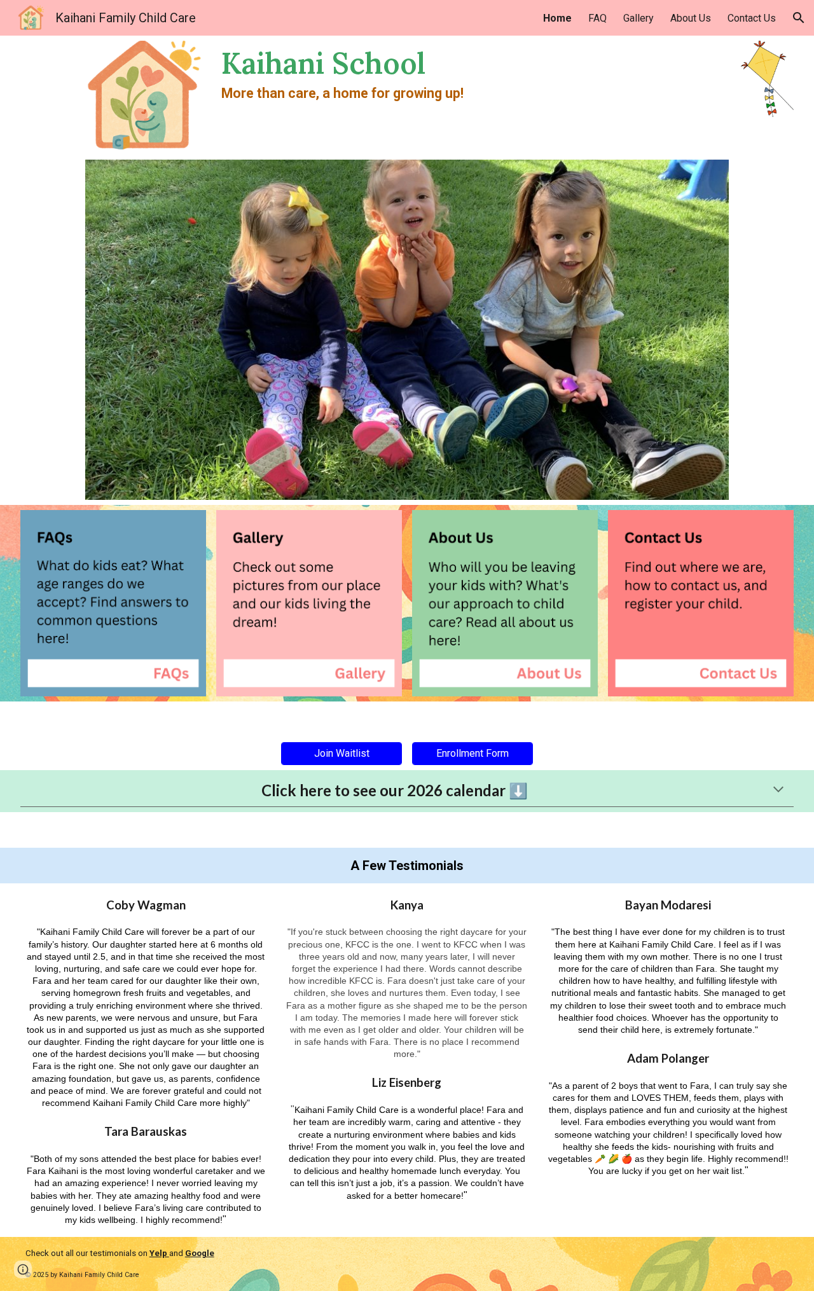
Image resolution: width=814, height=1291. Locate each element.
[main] (439, 74)
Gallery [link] (638, 18)
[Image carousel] (406, 330)
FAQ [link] (597, 18)
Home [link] (557, 18)
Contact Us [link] (752, 18)
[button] (798, 18)
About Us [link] (690, 18)
